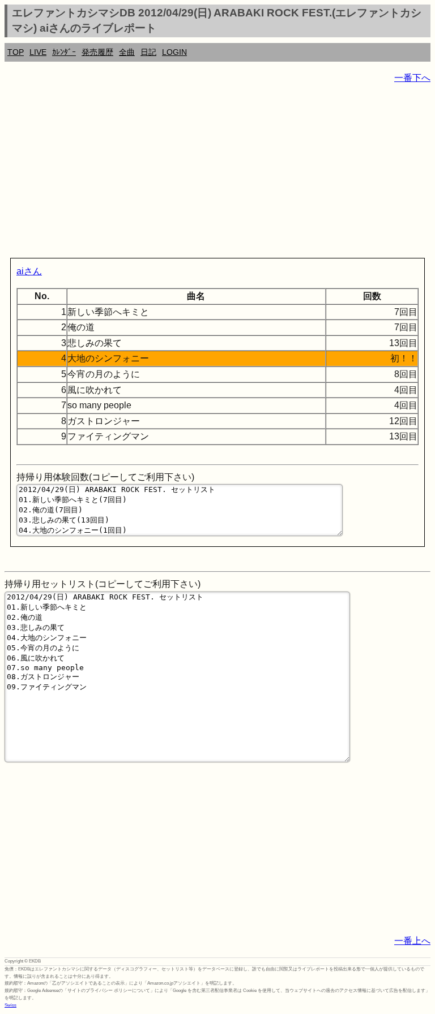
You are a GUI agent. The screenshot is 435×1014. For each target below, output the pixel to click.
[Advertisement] (217, 173)
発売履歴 (97, 52)
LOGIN (174, 52)
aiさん (29, 271)
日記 (148, 52)
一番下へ (412, 78)
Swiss (10, 1005)
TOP (15, 52)
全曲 (127, 52)
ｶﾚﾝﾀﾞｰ (64, 52)
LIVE (37, 52)
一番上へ (412, 941)
